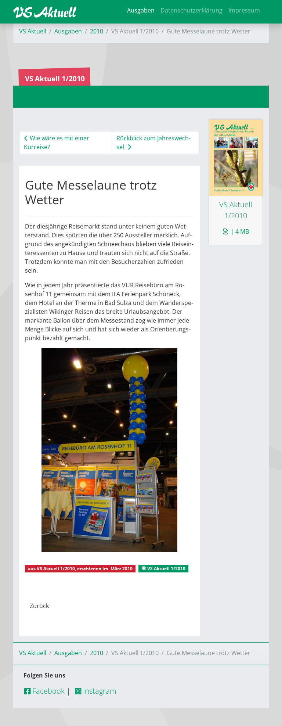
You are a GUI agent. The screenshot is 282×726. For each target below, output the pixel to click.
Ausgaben (141, 10)
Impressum (244, 10)
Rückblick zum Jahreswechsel (153, 142)
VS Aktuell (32, 31)
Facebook (47, 691)
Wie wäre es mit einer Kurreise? (56, 142)
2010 (96, 31)
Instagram (98, 691)
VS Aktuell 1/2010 (56, 568)
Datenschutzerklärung (191, 10)
